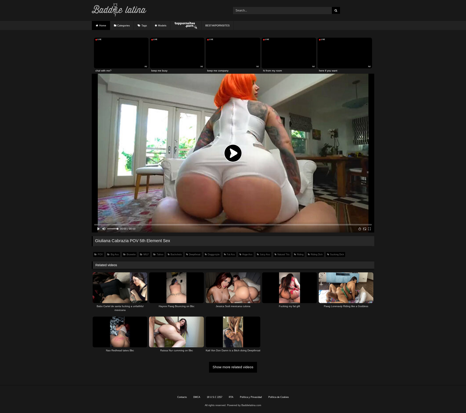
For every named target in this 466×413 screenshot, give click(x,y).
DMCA (196, 397)
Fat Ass (231, 254)
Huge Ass (247, 254)
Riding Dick (317, 254)
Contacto (182, 397)
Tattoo (160, 254)
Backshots (176, 254)
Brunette (131, 254)
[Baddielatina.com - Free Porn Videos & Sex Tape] (119, 10)
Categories (123, 25)
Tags (144, 25)
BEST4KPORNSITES (217, 25)
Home (102, 25)
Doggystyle (214, 254)
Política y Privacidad (251, 397)
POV (100, 254)
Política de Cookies (278, 397)
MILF (146, 254)
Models (162, 25)
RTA (231, 397)
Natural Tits (283, 254)
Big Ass (115, 254)
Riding (300, 254)
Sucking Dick (337, 254)
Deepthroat (194, 254)
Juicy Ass (265, 254)
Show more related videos (233, 367)
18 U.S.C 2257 (214, 397)
